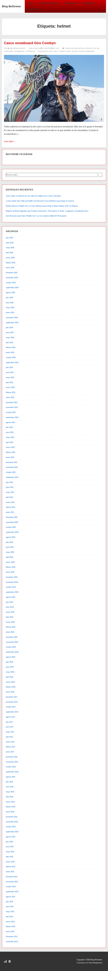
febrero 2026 (10, 263)
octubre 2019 (11, 587)
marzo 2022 (10, 447)
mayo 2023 (10, 377)
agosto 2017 (10, 717)
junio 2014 (10, 907)
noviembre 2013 (12, 942)
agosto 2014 (10, 897)
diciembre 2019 (11, 577)
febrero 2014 (10, 926)
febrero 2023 (10, 392)
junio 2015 (10, 847)
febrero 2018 (10, 687)
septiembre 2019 (12, 592)
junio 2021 (10, 487)
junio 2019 (10, 607)
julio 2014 (9, 902)
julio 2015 (9, 842)
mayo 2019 (10, 612)
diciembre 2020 (11, 517)
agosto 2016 (10, 777)
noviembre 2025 (12, 278)
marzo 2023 (10, 387)
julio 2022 (9, 427)
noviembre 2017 (12, 702)
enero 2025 (10, 313)
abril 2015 (9, 857)
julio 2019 (9, 602)
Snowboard (19, 51)
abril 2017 (9, 737)
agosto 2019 (10, 597)
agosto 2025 (10, 293)
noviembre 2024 (12, 318)
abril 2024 (9, 343)
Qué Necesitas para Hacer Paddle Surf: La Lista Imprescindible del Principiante (36, 216)
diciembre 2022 (11, 402)
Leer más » (9, 141)
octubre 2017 (11, 707)
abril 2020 (9, 557)
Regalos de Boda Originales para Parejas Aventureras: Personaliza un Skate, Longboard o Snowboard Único (47, 211)
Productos (91, 48)
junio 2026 (10, 243)
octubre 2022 (11, 412)
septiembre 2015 (12, 832)
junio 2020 (10, 547)
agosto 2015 (10, 837)
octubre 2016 (11, 767)
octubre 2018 (11, 647)
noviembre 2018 (12, 642)
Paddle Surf (33, 9)
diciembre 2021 (11, 462)
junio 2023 (10, 372)
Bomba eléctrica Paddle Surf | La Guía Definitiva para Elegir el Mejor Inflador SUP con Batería (42, 206)
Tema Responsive (95, 963)
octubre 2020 (11, 527)
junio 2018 (10, 667)
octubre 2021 (11, 472)
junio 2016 (10, 787)
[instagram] (10, 961)
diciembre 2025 (11, 273)
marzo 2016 (10, 802)
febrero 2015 (10, 867)
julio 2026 (9, 238)
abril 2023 (9, 382)
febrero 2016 (10, 807)
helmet (74, 51)
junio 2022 (10, 432)
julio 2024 (9, 327)
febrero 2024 (10, 347)
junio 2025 (10, 303)
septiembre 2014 (12, 892)
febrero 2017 (10, 747)
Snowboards (70, 3)
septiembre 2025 (12, 288)
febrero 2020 (10, 567)
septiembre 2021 (12, 477)
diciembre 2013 (11, 937)
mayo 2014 (10, 912)
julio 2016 (9, 782)
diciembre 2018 (11, 637)
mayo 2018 (10, 672)
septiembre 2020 (12, 532)
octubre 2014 (11, 887)
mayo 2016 (10, 792)
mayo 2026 (10, 248)
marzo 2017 (10, 742)
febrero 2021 (10, 507)
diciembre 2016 (11, 757)
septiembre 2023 (12, 363)
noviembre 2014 (12, 882)
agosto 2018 (10, 657)
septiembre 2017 (12, 712)
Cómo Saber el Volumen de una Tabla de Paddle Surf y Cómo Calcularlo (33, 196)
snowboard (89, 51)
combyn (62, 51)
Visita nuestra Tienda (48, 3)
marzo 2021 (10, 502)
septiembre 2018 (12, 652)
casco (55, 51)
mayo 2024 (10, 338)
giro (69, 51)
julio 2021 (9, 482)
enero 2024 (10, 352)
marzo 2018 (10, 682)
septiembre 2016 (12, 772)
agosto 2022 (10, 422)
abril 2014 (9, 917)
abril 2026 (9, 253)
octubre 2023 (11, 357)
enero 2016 (10, 812)
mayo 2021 (10, 492)
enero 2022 (10, 457)
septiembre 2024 (12, 323)
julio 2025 (9, 298)
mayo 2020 (10, 552)
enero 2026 (10, 268)
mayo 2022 (10, 437)
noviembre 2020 (12, 522)
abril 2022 (9, 442)
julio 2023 (9, 367)
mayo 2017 (10, 732)
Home (30, 3)
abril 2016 (9, 797)
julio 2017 (9, 722)
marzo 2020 (10, 562)
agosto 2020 (10, 537)
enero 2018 (10, 692)
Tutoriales (30, 51)
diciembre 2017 (11, 697)
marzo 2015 (10, 862)
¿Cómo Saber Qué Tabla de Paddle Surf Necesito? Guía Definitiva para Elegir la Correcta (40, 201)
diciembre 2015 (11, 817)
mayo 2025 (10, 308)
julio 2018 (9, 662)
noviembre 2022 (12, 407)
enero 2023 (10, 397)
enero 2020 (10, 572)
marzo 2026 (10, 258)
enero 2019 (10, 632)
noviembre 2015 (12, 822)
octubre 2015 (11, 827)
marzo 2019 (10, 622)
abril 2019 (9, 617)
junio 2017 (10, 727)
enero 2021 (10, 512)
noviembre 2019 (12, 582)
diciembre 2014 (11, 877)
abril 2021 (9, 497)
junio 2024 (10, 332)
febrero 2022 (10, 452)
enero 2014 (10, 932)
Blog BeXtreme (11, 6)
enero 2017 (10, 752)
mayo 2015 (10, 852)
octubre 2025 (11, 283)
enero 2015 (10, 872)
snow (80, 51)
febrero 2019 (10, 627)
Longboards (88, 3)
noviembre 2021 (12, 467)
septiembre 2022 (12, 417)
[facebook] (5, 961)
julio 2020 (9, 542)
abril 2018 (9, 677)
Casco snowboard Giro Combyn (30, 43)
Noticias (81, 48)
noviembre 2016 (12, 762)
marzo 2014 (10, 922)
